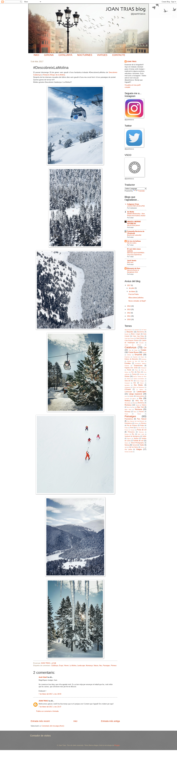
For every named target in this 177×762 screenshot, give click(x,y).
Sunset (134, 445)
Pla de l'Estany (132, 425)
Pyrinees (141, 432)
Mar (140, 398)
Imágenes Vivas (133, 204)
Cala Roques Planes (132, 340)
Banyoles (130, 332)
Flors (138, 372)
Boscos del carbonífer (134, 235)
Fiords (129, 370)
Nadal (137, 405)
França (134, 374)
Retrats (127, 434)
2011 (129, 316)
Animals (136, 329)
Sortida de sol (138, 441)
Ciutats (143, 350)
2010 (129, 319)
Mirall (134, 403)
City (130, 350)
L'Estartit (128, 389)
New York (140, 407)
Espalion (135, 357)
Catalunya (54, 665)
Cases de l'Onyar (133, 345)
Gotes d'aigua (140, 380)
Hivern (66, 665)
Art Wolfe (130, 212)
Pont (131, 427)
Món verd (130, 262)
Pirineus (114, 665)
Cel (145, 348)
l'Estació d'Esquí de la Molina (54, 75)
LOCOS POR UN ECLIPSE (136, 206)
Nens (128, 407)
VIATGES (102, 55)
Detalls (144, 352)
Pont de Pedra (133, 294)
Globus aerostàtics (139, 378)
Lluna (131, 396)
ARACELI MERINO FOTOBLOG (134, 222)
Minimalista (128, 403)
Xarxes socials (129, 451)
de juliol (132, 288)
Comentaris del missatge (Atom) (53, 726)
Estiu (142, 361)
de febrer (132, 291)
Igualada (127, 385)
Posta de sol (141, 430)
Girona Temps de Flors (139, 376)
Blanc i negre (135, 334)
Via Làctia (128, 449)
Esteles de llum (132, 361)
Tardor (142, 445)
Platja (142, 425)
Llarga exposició (135, 394)
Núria (135, 411)
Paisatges (106, 665)
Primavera (131, 432)
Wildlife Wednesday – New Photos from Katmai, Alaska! (136, 214)
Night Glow (128, 409)
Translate (141, 191)
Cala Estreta (140, 338)
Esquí (61, 665)
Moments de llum (133, 268)
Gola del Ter (129, 380)
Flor (132, 372)
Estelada (143, 359)
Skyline (136, 438)
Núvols (141, 411)
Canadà (141, 342)
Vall (126, 447)
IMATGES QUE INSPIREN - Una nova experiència (136, 254)
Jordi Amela (131, 260)
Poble (126, 427)
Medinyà (128, 400)
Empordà (138, 355)
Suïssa (127, 445)
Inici (75, 721)
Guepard (127, 383)
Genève (142, 374)
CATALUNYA (65, 55)
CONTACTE (118, 55)
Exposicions (138, 365)
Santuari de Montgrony (132, 436)
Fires (136, 370)
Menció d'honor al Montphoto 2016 (133, 271)
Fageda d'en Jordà (131, 367)
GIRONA (49, 55)
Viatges (139, 449)
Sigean (129, 438)
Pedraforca (128, 423)
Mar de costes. (132, 243)
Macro (134, 398)
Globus (129, 378)
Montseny (141, 403)
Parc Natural (141, 419)
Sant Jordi (141, 434)
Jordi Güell (43, 677)
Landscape (81, 665)
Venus (142, 447)
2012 (129, 313)
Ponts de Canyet (129, 430)
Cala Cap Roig (138, 336)
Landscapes (141, 392)
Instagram (127, 387)
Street (126, 443)
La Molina (73, 665)
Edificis (129, 354)
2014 (129, 306)
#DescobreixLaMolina (135, 298)
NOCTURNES (84, 55)
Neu (100, 665)
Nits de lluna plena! (133, 225)
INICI (36, 55)
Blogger (117, 745)
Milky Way (139, 400)
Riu (133, 434)
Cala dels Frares (129, 338)
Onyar (126, 414)
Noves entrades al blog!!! (137, 301)
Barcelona (140, 332)
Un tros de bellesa (134, 241)
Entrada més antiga (110, 721)
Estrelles (128, 363)
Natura (96, 665)
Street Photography (137, 443)
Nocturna (138, 409)
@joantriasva (128, 329)
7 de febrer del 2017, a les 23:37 (50, 707)
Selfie (144, 436)
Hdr (134, 383)
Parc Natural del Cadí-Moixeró (135, 421)
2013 (129, 309)
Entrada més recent (40, 721)
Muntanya (89, 665)
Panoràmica (129, 419)
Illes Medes (138, 385)
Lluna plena (140, 396)
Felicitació (143, 367)
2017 (129, 285)
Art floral (143, 329)
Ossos (139, 414)
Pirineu (136, 423)
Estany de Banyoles (131, 359)
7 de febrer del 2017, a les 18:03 (50, 694)
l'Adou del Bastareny (138, 387)
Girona (127, 376)
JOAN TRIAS (43, 701)
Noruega (127, 411)
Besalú (126, 334)
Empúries (127, 357)
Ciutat (135, 350)
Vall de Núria (133, 447)
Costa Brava (133, 352)
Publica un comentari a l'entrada (47, 711)
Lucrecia (127, 398)
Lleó (126, 396)
